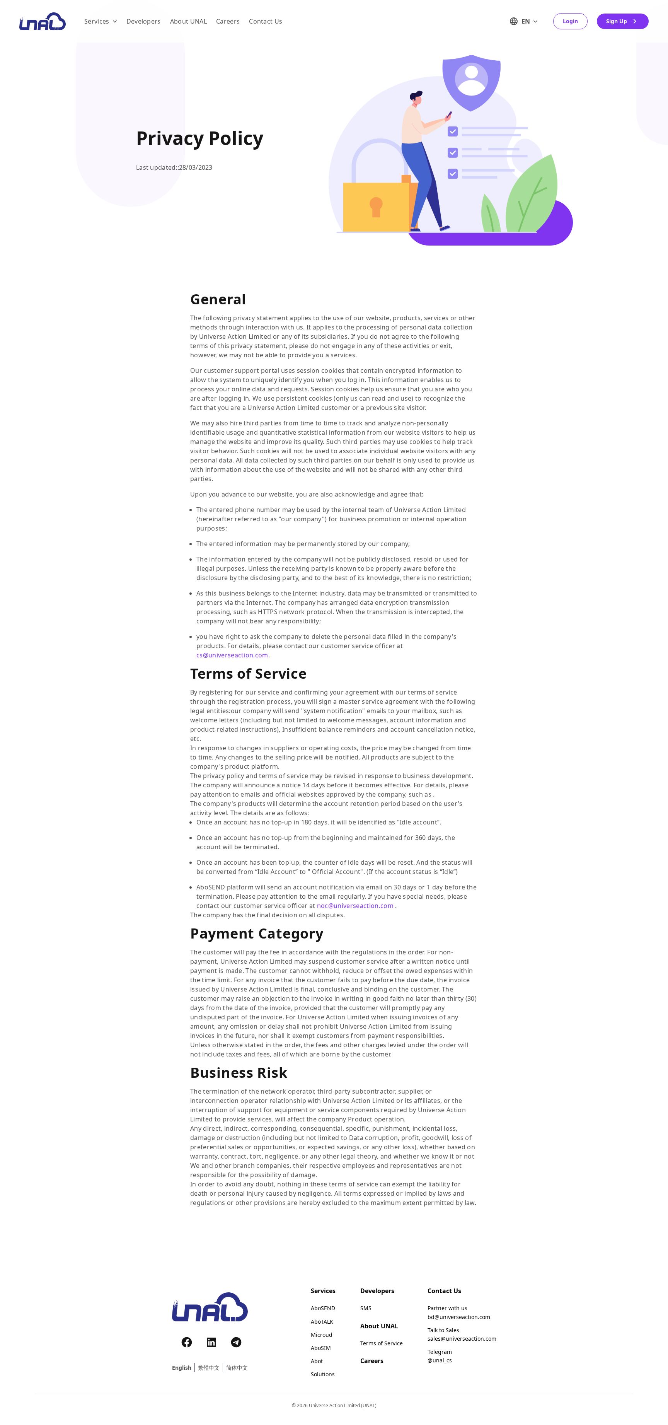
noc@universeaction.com (355, 905)
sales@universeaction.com (462, 1338)
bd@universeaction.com (459, 1317)
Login (570, 21)
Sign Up (616, 21)
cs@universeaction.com (232, 655)
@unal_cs (440, 1360)
